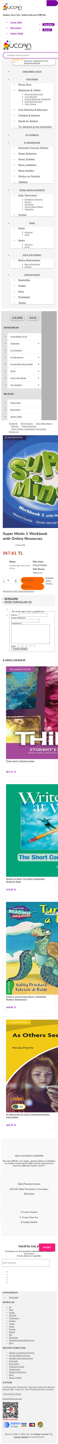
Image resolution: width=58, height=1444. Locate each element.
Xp (10, 1307)
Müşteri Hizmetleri (17, 1372)
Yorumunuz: (16, 623)
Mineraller (29, 204)
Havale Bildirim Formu (19, 1355)
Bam (11, 1343)
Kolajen (28, 202)
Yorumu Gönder (19, 649)
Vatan (11, 1326)
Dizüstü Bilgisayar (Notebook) (38, 99)
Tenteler (28, 267)
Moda (32, 223)
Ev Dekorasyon (32, 142)
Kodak (12, 1312)
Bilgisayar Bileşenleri (34, 94)
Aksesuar (29, 232)
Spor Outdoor (32, 275)
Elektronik (32, 79)
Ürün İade (13, 1361)
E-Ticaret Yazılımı (29, 1222)
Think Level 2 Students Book (20, 761)
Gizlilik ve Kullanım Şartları (21, 1352)
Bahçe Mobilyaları (32, 264)
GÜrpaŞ (12, 1315)
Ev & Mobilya (32, 135)
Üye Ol (33, 317)
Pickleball (13, 1297)
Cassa (12, 1323)
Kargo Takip (16, 22)
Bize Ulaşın (16, 28)
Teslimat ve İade (16, 1366)
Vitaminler (29, 209)
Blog (11, 1375)
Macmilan (13, 1337)
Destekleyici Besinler (34, 199)
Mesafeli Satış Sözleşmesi (21, 1358)
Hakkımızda (14, 1369)
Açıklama (11, 598)
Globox (12, 1321)
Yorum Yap (20, 545)
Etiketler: (50, 578)
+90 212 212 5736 (12, 1394)
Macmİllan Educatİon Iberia (21, 1340)
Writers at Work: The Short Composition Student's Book (25, 880)
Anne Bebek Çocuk (32, 71)
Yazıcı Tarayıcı (31, 104)
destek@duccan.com (12, 1398)
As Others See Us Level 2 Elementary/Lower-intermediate (28, 1116)
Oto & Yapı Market (32, 255)
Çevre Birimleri (31, 96)
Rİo (10, 1334)
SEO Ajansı (29, 1193)
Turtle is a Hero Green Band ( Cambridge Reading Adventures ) (26, 998)
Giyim (27, 235)
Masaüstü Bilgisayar (33, 101)
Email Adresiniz (18, 618)
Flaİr (11, 1310)
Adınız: (14, 615)
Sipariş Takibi (17, 33)
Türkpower (14, 1318)
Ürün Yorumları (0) (18, 602)
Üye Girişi (17, 317)
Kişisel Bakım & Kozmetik (32, 190)
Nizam (12, 1332)
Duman (12, 1329)
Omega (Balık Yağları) (34, 207)
